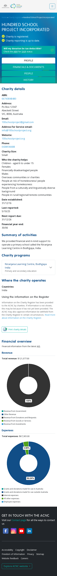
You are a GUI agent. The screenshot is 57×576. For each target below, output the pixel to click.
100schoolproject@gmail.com (18, 122)
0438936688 (8, 146)
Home (4, 17)
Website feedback (10, 558)
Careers (24, 558)
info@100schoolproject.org (16, 130)
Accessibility (7, 549)
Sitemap (40, 554)
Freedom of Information (13, 554)
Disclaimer (32, 549)
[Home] (12, 6)
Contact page (19, 520)
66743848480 (9, 98)
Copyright (19, 549)
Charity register (15, 17)
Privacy (30, 554)
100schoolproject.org (13, 138)
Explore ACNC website (16, 566)
